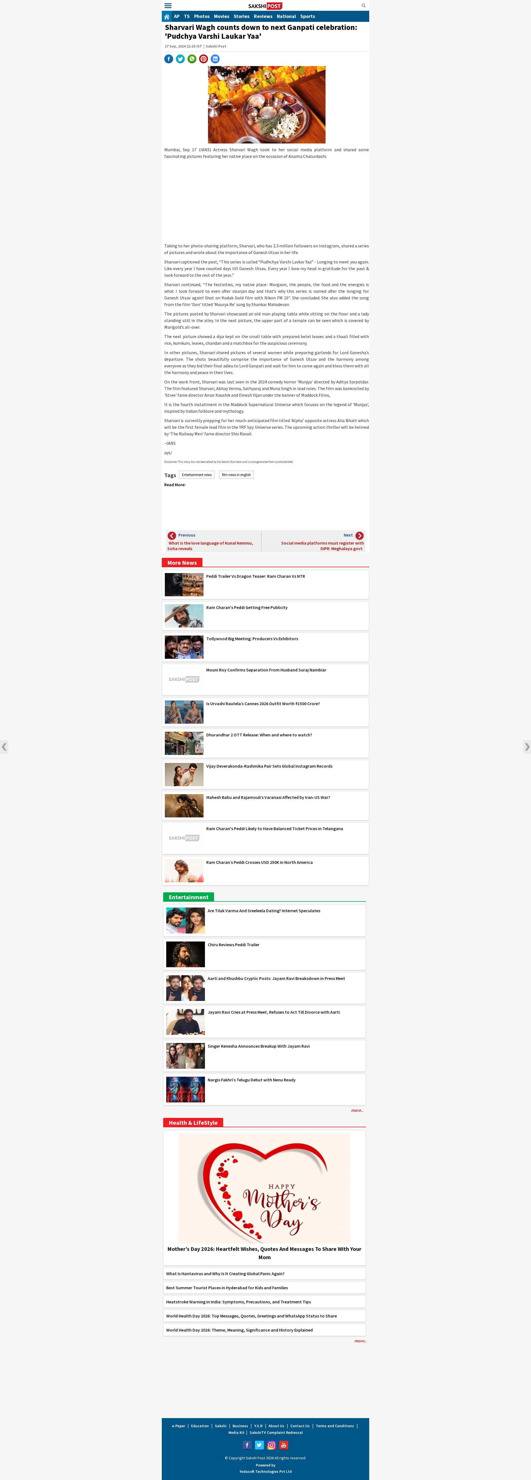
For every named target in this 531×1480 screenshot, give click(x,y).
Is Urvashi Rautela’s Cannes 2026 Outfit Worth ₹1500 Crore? (263, 703)
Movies (221, 16)
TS (187, 16)
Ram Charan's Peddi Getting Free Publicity (247, 607)
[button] (168, 6)
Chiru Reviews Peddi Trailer (233, 944)
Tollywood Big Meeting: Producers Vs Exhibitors (252, 638)
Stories (241, 16)
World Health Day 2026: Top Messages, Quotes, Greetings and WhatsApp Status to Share (251, 1316)
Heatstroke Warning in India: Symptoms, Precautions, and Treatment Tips (238, 1301)
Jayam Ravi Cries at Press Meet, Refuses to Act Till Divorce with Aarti (274, 1012)
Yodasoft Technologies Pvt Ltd (266, 1471)
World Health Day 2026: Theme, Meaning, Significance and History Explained (239, 1330)
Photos (202, 16)
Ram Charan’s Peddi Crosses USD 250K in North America (259, 862)
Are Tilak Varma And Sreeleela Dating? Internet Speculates (264, 910)
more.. (357, 1110)
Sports (307, 16)
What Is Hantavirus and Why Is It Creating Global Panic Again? (225, 1273)
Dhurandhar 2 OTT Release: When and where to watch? (259, 735)
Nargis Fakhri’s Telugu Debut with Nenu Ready (252, 1079)
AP (176, 16)
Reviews (263, 16)
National (286, 16)
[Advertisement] (266, 201)
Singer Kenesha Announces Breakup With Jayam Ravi (259, 1046)
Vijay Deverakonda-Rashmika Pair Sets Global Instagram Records (269, 766)
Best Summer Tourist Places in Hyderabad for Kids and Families (227, 1287)
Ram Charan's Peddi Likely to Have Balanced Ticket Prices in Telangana (274, 828)
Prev (4, 747)
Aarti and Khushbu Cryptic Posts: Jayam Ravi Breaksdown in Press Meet (276, 978)
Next (527, 747)
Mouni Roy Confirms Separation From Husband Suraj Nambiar (266, 670)
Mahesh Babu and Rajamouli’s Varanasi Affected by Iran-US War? (268, 797)
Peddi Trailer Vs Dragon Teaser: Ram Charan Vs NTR (255, 576)
